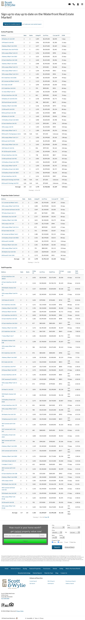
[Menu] (82, 4)
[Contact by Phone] (74, 4)
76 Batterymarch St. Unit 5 (9, 419)
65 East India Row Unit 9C (9, 374)
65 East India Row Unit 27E (9, 405)
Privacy (41, 618)
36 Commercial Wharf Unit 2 (10, 234)
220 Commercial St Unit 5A (9, 450)
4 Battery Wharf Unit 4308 (9, 477)
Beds (53, 535)
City (53, 525)
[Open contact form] (69, 4)
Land (66, 542)
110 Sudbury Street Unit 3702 (10, 162)
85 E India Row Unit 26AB (9, 77)
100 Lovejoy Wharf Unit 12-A (10, 227)
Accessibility (30, 618)
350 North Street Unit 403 (9, 102)
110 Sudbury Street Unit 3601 (10, 172)
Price (53, 530)
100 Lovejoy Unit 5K (7, 127)
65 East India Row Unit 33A (9, 473)
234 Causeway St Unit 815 (9, 379)
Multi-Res (73, 542)
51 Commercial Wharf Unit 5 (10, 202)
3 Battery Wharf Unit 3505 (9, 63)
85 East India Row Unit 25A (9, 155)
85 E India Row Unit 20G (9, 304)
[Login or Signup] (78, 4)
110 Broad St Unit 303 (8, 109)
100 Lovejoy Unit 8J (7, 480)
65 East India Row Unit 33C (9, 318)
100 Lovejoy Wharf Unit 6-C (10, 70)
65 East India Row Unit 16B (9, 60)
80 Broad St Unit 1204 (8, 255)
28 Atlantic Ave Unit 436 (9, 252)
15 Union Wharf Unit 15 (8, 91)
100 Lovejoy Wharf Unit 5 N (10, 67)
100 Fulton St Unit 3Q (8, 148)
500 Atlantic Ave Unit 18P (9, 216)
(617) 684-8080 (5, 598)
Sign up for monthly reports (12, 24)
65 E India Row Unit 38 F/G (9, 315)
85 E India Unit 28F (7, 84)
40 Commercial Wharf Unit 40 (10, 81)
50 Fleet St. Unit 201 (7, 389)
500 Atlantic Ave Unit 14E (9, 484)
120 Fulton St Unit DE (8, 300)
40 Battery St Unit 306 (8, 116)
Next (46, 517)
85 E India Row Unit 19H (9, 353)
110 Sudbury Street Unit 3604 (10, 169)
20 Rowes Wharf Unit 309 (9, 370)
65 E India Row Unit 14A (8, 331)
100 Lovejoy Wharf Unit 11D (10, 144)
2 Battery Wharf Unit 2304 (9, 220)
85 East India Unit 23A (8, 230)
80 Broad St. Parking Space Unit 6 (11, 134)
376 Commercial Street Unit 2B (11, 209)
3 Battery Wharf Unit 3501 (9, 46)
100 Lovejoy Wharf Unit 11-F (10, 137)
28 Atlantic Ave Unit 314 (9, 414)
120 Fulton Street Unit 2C (9, 461)
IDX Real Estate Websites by (9, 618)
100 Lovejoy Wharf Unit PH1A (10, 206)
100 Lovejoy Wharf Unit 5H (9, 248)
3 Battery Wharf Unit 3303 (9, 56)
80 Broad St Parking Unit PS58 (10, 179)
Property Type (56, 540)
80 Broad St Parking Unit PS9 (10, 183)
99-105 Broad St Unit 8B (9, 151)
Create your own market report (33, 24)
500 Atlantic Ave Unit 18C (9, 493)
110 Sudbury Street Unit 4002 (10, 237)
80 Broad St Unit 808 (8, 241)
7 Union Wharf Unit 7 (8, 336)
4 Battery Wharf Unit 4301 (9, 446)
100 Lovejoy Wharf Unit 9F (9, 165)
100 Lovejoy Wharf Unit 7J (9, 130)
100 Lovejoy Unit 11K (8, 223)
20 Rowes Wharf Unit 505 (9, 311)
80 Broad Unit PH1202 (8, 141)
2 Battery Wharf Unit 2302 (9, 308)
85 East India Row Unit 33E (9, 95)
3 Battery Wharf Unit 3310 (9, 328)
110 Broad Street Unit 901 (9, 158)
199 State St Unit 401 (8, 42)
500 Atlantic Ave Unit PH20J (10, 49)
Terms (36, 618)
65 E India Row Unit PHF (9, 366)
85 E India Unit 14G (7, 362)
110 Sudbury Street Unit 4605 (10, 120)
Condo (61, 542)
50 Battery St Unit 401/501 (9, 98)
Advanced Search (69, 547)
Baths (61, 535)
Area (68, 525)
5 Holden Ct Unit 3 (7, 464)
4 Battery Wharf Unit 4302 (9, 106)
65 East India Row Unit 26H (9, 323)
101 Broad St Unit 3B (8, 502)
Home (54, 542)
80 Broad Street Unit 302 (9, 113)
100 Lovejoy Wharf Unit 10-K (10, 74)
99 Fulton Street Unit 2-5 (9, 213)
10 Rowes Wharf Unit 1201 (9, 244)
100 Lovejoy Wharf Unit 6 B (9, 53)
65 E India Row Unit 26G (9, 88)
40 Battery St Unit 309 (8, 39)
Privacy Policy (20, 611)
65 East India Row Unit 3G (9, 123)
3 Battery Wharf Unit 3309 (9, 456)
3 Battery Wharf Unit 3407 (9, 357)
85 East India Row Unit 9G (9, 176)
